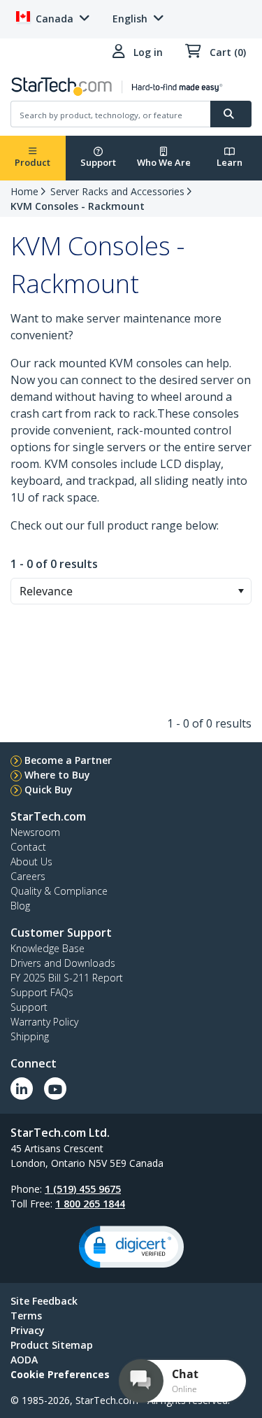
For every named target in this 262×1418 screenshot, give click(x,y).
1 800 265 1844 (90, 1203)
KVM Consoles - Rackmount (77, 206)
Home (24, 191)
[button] (241, 591)
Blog (20, 905)
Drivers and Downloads (62, 963)
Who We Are (164, 162)
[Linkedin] (21, 1088)
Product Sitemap (51, 1345)
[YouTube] (55, 1088)
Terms (26, 1315)
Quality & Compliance (59, 891)
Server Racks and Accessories (117, 191)
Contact (28, 846)
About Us (31, 861)
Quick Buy (48, 789)
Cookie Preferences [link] (60, 1374)
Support (98, 162)
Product (32, 162)
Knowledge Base (47, 948)
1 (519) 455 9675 (83, 1189)
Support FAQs (41, 992)
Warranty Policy (44, 1021)
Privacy (27, 1330)
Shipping (29, 1036)
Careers (27, 876)
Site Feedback (44, 1300)
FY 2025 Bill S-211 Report (66, 977)
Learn (229, 162)
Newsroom (35, 832)
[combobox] (131, 591)
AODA (24, 1359)
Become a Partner (68, 760)
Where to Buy (57, 774)
